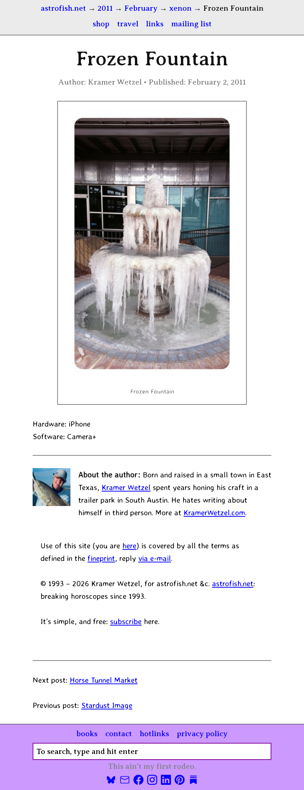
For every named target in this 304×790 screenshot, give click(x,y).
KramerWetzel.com (214, 512)
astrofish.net (232, 583)
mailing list (191, 23)
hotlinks (154, 733)
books (87, 733)
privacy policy (202, 733)
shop (101, 23)
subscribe (126, 621)
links (154, 23)
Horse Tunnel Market (104, 680)
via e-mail (154, 558)
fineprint (101, 558)
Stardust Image (106, 705)
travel (127, 23)
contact (118, 733)
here (129, 545)
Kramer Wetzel (126, 487)
